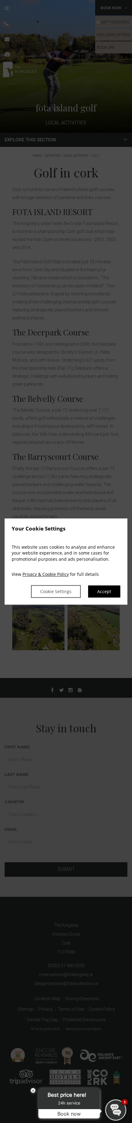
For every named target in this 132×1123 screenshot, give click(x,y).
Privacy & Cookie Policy (45, 574)
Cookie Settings (56, 591)
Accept (104, 591)
